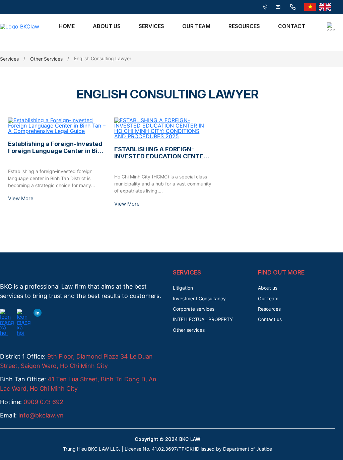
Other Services (46, 59)
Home (67, 26)
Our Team (196, 26)
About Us (107, 26)
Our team (268, 298)
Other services (189, 330)
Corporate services (193, 309)
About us (267, 288)
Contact (291, 26)
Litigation (183, 288)
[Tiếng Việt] (310, 7)
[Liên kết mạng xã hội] (7, 313)
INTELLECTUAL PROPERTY (203, 319)
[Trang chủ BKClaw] (19, 26)
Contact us (270, 319)
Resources (244, 26)
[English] (325, 7)
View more (20, 198)
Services (151, 26)
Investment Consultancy (199, 298)
